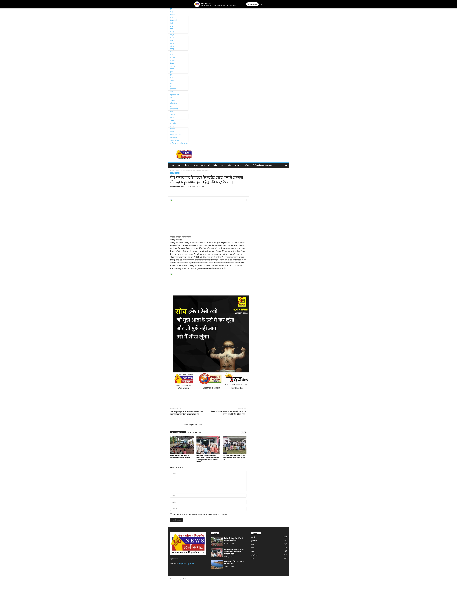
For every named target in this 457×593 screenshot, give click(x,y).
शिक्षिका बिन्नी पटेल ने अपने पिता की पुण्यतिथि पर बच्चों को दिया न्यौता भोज (180, 456)
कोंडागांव (172, 57)
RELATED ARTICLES (178, 432)
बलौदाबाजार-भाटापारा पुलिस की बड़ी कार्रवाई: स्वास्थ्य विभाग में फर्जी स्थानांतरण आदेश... (234, 551)
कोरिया (172, 37)
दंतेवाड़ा (172, 63)
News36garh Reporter (179, 186)
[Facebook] (172, 192)
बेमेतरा (171, 86)
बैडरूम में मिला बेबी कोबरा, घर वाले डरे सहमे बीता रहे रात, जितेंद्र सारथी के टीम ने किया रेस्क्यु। (228, 412)
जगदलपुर (172, 60)
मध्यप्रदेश (172, 117)
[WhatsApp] (189, 192)
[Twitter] (178, 192)
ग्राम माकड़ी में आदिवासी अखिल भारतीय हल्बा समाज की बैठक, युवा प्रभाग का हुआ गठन (234, 457)
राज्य (171, 112)
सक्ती (171, 29)
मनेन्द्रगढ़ (172, 46)
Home (172, 170)
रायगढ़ (172, 26)
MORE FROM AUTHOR (194, 432)
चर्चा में (177, 170)
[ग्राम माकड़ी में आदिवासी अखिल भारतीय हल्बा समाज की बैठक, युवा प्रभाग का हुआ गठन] (234, 445)
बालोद (171, 83)
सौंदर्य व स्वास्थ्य (174, 140)
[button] (285, 165)
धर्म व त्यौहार (173, 103)
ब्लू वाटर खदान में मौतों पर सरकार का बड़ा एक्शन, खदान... (234, 562)
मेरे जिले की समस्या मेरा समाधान (179, 143)
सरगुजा (172, 34)
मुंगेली (171, 23)
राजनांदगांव (173, 89)
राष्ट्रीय (172, 120)
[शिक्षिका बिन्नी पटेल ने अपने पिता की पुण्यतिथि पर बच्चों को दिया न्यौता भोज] (182, 445)
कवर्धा (171, 77)
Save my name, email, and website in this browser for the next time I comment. (200, 514)
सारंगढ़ (172, 32)
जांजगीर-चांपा (254, 555)
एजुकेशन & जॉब (174, 95)
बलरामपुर (172, 43)
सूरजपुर (172, 49)
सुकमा (171, 72)
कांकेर (171, 55)
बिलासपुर (172, 14)
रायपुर (171, 12)
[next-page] (245, 432)
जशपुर (171, 40)
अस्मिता (172, 126)
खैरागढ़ (172, 80)
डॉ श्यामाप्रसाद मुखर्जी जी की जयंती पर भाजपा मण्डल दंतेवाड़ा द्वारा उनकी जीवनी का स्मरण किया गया (186, 412)
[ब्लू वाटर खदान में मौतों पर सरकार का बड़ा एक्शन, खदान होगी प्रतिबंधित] (217, 564)
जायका (172, 132)
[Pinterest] (183, 192)
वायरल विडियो (174, 109)
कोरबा (171, 17)
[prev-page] (242, 432)
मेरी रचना (172, 129)
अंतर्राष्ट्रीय (173, 123)
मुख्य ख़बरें (254, 541)
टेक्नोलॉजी (173, 100)
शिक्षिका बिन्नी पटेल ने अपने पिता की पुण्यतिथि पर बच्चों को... (233, 539)
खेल (171, 97)
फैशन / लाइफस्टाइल (175, 135)
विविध (171, 92)
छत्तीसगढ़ (172, 115)
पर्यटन (171, 106)
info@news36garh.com (186, 564)
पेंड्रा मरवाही (173, 20)
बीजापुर (172, 69)
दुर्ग (171, 75)
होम (171, 9)
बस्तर (171, 52)
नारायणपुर (172, 66)
